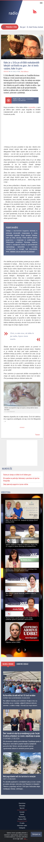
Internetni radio (22, 826)
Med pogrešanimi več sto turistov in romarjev (19, 777)
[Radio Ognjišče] (22, 12)
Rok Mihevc (25, 71)
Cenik (22, 815)
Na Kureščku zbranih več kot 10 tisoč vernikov (19, 696)
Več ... (26, 839)
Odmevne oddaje (22, 665)
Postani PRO (22, 820)
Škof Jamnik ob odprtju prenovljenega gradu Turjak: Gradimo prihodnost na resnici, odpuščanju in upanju (21, 735)
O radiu (22, 824)
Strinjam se (36, 834)
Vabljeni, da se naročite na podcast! (22, 251)
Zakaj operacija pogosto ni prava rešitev (15, 485)
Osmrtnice (22, 804)
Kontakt (22, 813)
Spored (22, 809)
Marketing (22, 818)
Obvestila (22, 807)
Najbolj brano (8, 665)
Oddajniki (22, 829)
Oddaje (6, 71)
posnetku (32, 107)
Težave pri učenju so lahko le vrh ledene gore (17, 475)
